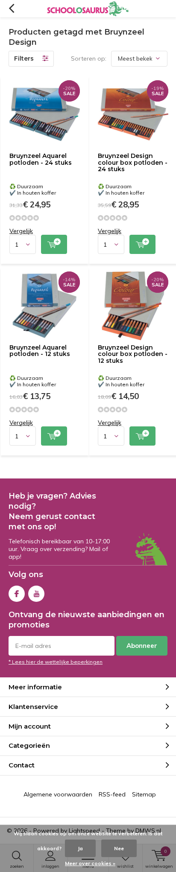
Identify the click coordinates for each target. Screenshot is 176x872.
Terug (11, 8)
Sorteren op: (88, 58)
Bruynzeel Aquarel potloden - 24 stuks (40, 159)
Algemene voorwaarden (57, 794)
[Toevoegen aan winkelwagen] (54, 244)
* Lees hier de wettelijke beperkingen (56, 662)
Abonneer (141, 646)
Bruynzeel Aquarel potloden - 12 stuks (39, 351)
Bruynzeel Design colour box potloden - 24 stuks (132, 162)
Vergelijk (21, 231)
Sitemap (144, 794)
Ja (80, 848)
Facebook (17, 594)
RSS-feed (112, 794)
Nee (119, 848)
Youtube (36, 594)
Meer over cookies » (90, 863)
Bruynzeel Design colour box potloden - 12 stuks (132, 354)
